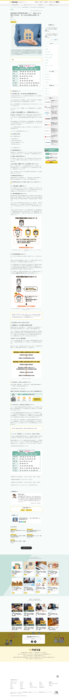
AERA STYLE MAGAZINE (33, 687)
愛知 (20, 78)
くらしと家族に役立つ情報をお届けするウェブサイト (54, 136)
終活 (46, 68)
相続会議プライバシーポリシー (33, 692)
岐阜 (25, 78)
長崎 (25, 85)
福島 (34, 71)
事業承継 (46, 60)
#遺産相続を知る (29, 510)
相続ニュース (47, 46)
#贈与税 (49, 575)
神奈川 (23, 73)
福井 (31, 76)
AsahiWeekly (50, 685)
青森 (23, 71)
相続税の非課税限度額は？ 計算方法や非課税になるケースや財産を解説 (17, 572)
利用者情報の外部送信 (41, 692)
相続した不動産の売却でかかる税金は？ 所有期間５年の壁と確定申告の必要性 (18, 536)
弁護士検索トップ (48, 74)
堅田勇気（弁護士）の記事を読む (36, 503)
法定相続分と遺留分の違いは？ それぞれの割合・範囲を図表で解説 (53, 588)
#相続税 (13, 575)
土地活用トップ (47, 82)
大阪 (20, 80)
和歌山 (32, 80)
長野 (25, 76)
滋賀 (29, 80)
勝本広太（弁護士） (26, 573)
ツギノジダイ (41, 684)
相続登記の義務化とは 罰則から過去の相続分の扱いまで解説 (26, 428)
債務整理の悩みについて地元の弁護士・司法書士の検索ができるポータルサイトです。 (54, 130)
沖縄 (37, 85)
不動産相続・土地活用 (13, 529)
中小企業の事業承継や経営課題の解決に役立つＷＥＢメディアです (54, 118)
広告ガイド (15, 693)
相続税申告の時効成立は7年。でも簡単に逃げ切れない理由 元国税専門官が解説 (29, 588)
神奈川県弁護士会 (20, 496)
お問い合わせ (20, 693)
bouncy (21, 687)
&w (12, 683)
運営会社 (11, 693)
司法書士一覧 (47, 93)
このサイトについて (13, 692)
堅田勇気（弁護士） (13, 19)
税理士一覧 (47, 91)
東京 (20, 73)
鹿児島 (34, 85)
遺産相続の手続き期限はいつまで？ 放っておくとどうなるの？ (21, 479)
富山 (27, 76)
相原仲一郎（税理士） (51, 574)
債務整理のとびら (22, 688)
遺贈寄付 (46, 62)
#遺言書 (37, 575)
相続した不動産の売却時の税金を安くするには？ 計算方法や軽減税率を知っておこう (34, 531)
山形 (32, 71)
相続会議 (40, 683)
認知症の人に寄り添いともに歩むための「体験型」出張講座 (54, 112)
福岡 (20, 85)
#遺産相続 (22, 510)
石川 (29, 76)
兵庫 (22, 80)
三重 (27, 78)
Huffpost (21, 684)
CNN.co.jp (21, 683)
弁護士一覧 (47, 88)
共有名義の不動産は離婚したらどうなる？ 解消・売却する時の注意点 (34, 536)
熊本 (27, 85)
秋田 (28, 71)
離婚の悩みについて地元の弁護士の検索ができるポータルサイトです (54, 124)
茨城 (30, 73)
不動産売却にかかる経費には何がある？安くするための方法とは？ (18, 531)
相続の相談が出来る (37, 399)
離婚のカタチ (12, 688)
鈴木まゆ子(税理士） (14, 574)
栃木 (32, 73)
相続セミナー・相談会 (49, 65)
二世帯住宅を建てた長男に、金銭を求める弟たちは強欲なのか (41, 588)
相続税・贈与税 (14, 570)
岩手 (25, 71)
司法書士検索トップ (48, 79)
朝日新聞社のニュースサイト (54, 101)
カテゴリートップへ (26, 547)
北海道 (21, 71)
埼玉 (25, 73)
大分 (29, 85)
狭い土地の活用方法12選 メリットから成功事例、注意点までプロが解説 (17, 588)
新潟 (20, 76)
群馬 (34, 73)
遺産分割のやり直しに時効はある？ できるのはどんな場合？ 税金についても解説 (25, 476)
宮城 (30, 71)
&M (10, 683)
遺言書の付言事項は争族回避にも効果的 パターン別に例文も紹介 (41, 572)
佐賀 (22, 85)
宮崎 (31, 85)
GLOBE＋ (31, 683)
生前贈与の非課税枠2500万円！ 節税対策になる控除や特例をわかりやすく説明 (53, 572)
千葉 (28, 73)
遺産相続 (11, 9)
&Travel (15, 683)
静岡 (22, 78)
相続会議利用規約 (25, 692)
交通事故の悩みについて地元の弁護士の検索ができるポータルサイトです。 (54, 142)
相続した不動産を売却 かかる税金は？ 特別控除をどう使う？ (18, 542)
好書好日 (31, 684)
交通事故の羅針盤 (41, 687)
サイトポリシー (19, 692)
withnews (11, 687)
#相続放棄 (25, 574)
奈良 (27, 80)
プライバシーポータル (49, 692)
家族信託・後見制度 (48, 57)
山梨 (22, 76)
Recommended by (53, 39)
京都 (25, 80)
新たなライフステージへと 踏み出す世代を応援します (54, 106)
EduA (11, 684)
